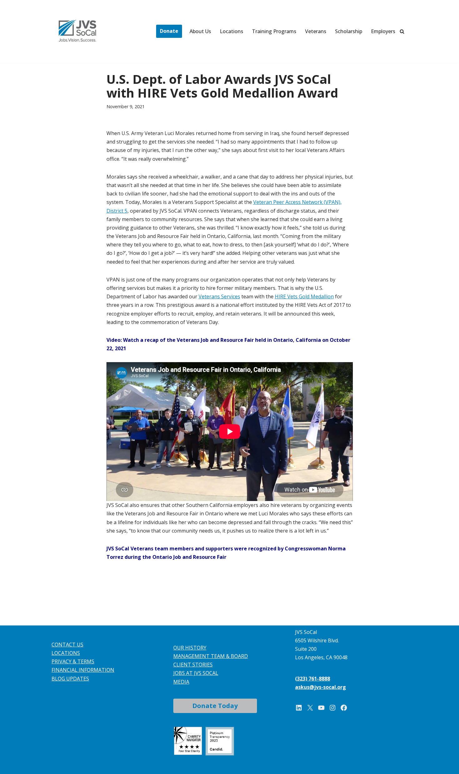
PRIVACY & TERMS (73, 661)
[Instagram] (332, 707)
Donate (169, 31)
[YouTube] (321, 707)
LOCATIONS (66, 653)
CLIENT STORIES (193, 664)
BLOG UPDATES (70, 678)
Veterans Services (219, 296)
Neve (58, 765)
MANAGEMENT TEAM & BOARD (210, 656)
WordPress (111, 765)
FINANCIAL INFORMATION (83, 669)
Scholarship (348, 31)
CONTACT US (67, 644)
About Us (200, 31)
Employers (383, 31)
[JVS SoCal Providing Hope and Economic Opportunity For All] (77, 31)
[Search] (402, 31)
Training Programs (274, 31)
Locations (231, 31)
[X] (310, 707)
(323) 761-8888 (312, 678)
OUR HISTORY (189, 647)
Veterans (315, 31)
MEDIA (181, 681)
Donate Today (215, 705)
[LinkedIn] (299, 707)
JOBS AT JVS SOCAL (195, 673)
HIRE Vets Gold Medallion (304, 296)
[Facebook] (344, 707)
